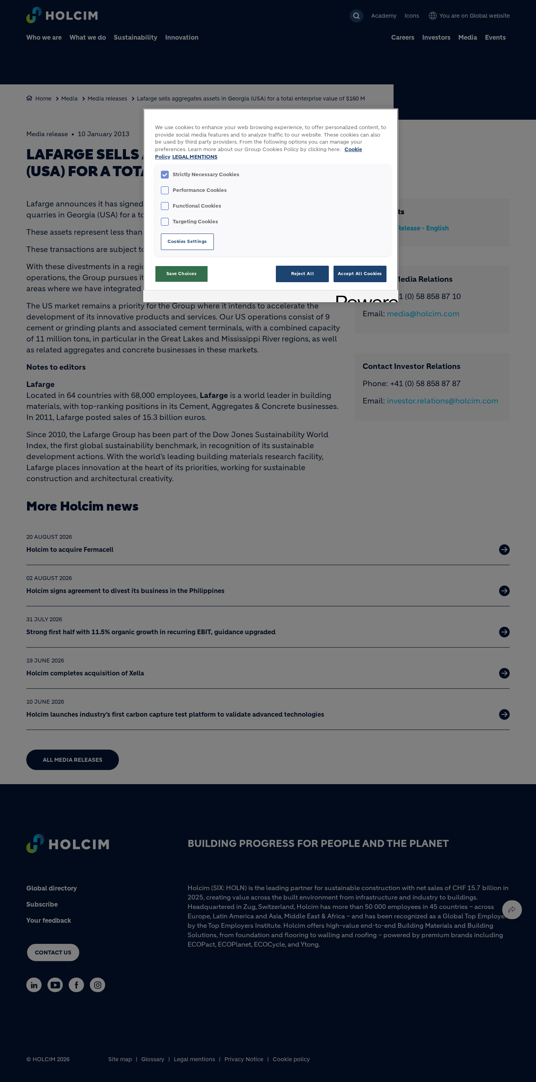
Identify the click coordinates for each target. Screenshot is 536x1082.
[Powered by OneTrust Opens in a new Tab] (364, 297)
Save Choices (181, 273)
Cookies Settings (187, 241)
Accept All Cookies (360, 273)
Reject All (302, 273)
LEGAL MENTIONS (194, 157)
